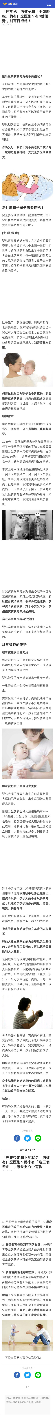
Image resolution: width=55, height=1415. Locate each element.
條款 (29, 1402)
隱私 (33, 1402)
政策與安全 (20, 1402)
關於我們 (10, 1402)
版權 (38, 1402)
